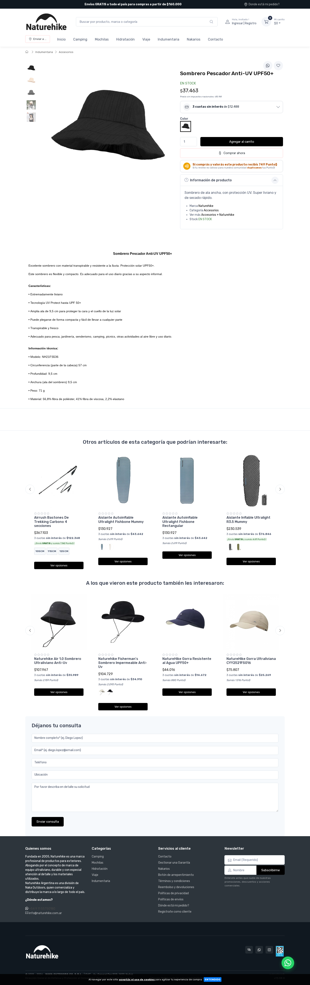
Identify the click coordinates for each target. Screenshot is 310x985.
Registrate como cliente (174, 911)
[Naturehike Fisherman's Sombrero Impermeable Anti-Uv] (123, 622)
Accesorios (66, 52)
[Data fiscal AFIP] (280, 951)
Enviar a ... (39, 39)
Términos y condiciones (174, 881)
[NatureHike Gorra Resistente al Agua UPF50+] (187, 622)
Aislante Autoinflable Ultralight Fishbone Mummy (121, 520)
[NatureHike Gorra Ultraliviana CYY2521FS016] (251, 622)
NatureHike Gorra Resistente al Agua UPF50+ (186, 661)
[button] (231, 107)
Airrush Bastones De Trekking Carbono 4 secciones (51, 522)
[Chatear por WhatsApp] (288, 963)
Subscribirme (270, 870)
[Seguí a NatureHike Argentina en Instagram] (269, 950)
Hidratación (125, 39)
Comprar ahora (234, 153)
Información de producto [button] (211, 180)
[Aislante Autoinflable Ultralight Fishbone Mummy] (123, 481)
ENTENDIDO (212, 979)
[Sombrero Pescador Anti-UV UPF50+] (31, 68)
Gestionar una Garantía (174, 862)
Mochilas (102, 39)
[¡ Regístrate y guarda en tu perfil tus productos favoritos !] (278, 65)
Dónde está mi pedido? (173, 905)
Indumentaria (168, 39)
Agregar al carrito (241, 142)
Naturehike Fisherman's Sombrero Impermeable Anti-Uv (122, 663)
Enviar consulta (47, 822)
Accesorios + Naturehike (217, 215)
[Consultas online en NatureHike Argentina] (249, 950)
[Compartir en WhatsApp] (267, 65)
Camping (80, 39)
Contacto (215, 39)
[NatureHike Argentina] (46, 21)
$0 (279, 21)
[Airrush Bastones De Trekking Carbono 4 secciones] (59, 481)
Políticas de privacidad (173, 893)
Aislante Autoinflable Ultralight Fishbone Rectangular (180, 522)
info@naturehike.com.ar (45, 913)
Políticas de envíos (170, 899)
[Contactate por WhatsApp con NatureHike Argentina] (259, 950)
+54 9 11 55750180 (42, 908)
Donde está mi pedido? (264, 4)
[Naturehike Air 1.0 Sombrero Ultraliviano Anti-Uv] (59, 622)
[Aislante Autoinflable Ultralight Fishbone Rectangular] (187, 481)
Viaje (146, 39)
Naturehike (205, 206)
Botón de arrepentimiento (176, 875)
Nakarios (193, 39)
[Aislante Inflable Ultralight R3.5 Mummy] (251, 481)
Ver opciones (58, 565)
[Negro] (185, 126)
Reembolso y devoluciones (176, 887)
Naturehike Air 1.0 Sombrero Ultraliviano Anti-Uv (57, 661)
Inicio (61, 39)
